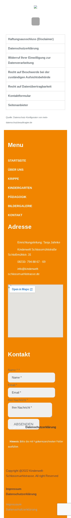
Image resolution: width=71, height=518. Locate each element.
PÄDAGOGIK (17, 197)
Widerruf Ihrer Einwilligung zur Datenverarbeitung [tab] (29, 60)
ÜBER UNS (15, 169)
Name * (14, 370)
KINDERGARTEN (20, 187)
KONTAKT (15, 215)
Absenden (23, 424)
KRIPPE (13, 178)
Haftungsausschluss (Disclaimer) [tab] (31, 39)
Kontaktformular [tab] (19, 95)
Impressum (13, 489)
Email (12, 385)
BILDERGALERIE (20, 206)
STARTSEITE (17, 160)
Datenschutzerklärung (40, 427)
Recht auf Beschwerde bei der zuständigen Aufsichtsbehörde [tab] (29, 74)
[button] (35, 499)
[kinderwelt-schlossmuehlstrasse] (35, 7)
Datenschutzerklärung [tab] (23, 48)
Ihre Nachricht (18, 400)
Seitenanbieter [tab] (18, 105)
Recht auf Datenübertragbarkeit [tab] (29, 86)
